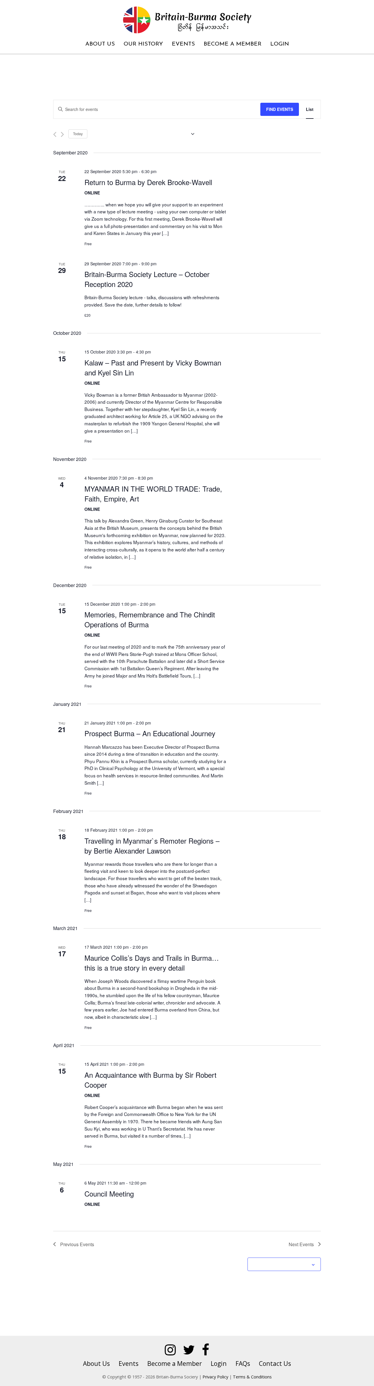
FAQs (243, 1363)
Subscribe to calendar (281, 1264)
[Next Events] (62, 134)
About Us (100, 44)
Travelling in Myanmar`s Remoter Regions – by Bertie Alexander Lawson (151, 845)
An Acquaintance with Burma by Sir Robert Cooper (150, 1080)
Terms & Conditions (252, 1377)
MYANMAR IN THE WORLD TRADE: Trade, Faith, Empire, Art (153, 493)
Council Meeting (109, 1193)
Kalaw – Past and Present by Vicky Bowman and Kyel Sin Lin (152, 367)
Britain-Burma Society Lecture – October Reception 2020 (146, 279)
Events (183, 44)
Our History (143, 44)
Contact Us (275, 1363)
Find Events (279, 109)
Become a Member (233, 44)
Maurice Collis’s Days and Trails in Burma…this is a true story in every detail (151, 963)
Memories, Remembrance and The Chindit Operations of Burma (149, 619)
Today (78, 133)
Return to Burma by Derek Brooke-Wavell (148, 182)
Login (279, 44)
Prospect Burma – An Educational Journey (149, 733)
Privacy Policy (215, 1377)
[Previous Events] (54, 134)
